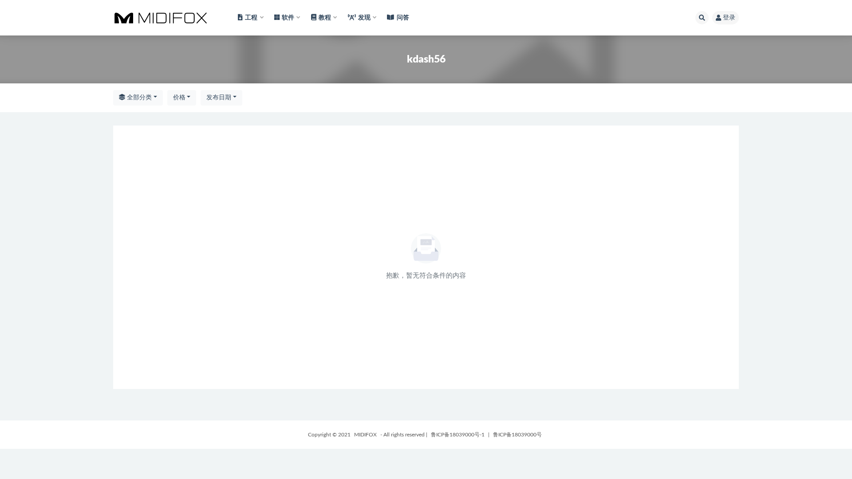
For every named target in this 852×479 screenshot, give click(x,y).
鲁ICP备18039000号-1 (458, 434)
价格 (179, 97)
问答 (403, 18)
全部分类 (138, 97)
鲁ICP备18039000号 (517, 434)
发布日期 (218, 97)
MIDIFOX (365, 434)
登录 (729, 18)
